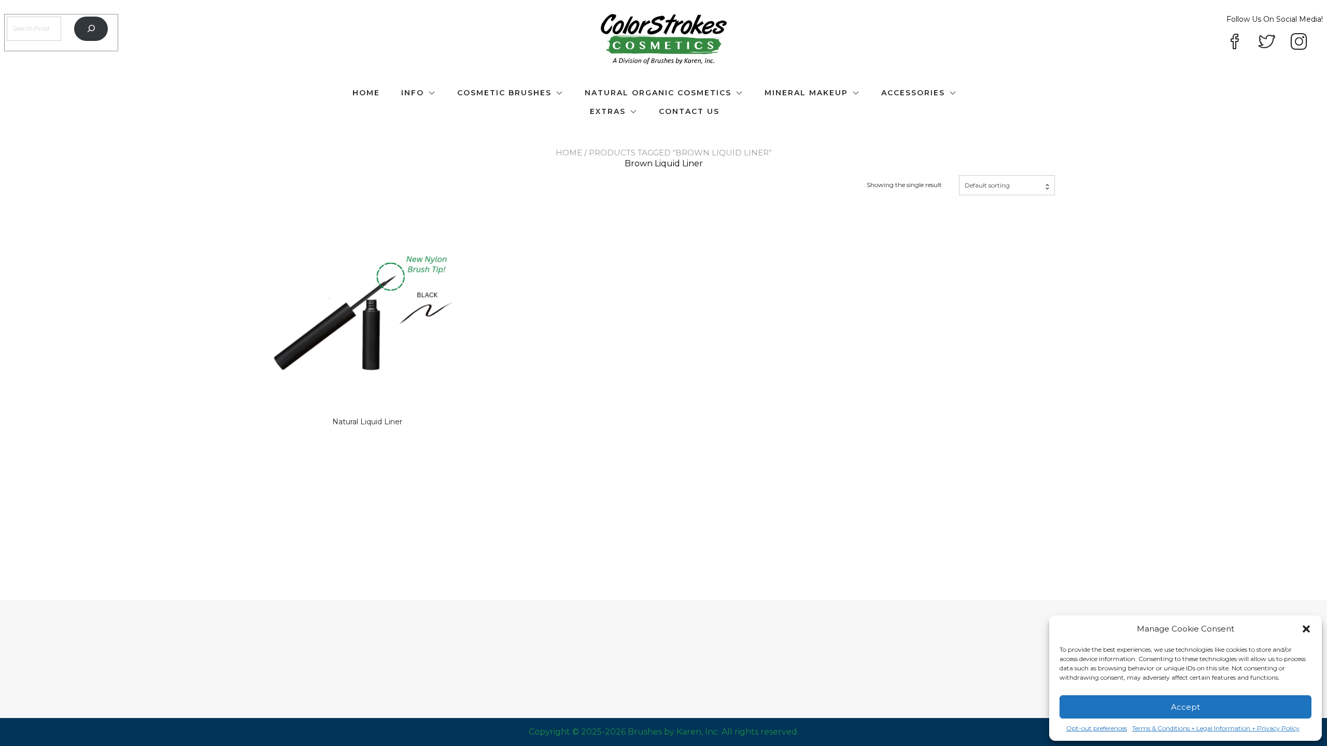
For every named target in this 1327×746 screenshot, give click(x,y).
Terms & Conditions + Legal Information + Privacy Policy (1216, 728)
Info (412, 92)
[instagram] (1299, 42)
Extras (608, 111)
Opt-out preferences (1096, 728)
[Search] (91, 29)
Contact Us (689, 111)
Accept (1185, 707)
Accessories (913, 92)
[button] (1306, 629)
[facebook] (1234, 42)
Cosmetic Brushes (504, 92)
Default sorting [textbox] (987, 185)
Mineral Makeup (806, 92)
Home (366, 92)
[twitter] (1267, 42)
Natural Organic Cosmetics (658, 92)
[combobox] (1007, 185)
